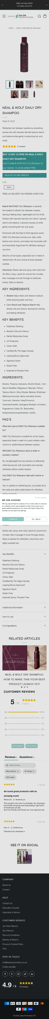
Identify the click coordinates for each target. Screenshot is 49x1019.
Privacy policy (41, 497)
